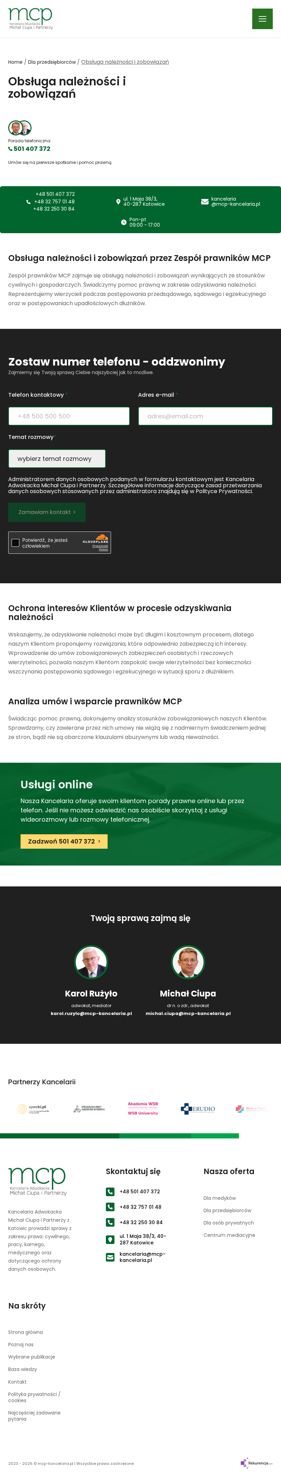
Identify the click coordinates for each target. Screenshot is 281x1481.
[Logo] (30, 18)
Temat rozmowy (32, 437)
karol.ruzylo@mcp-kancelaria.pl (91, 1013)
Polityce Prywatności (224, 491)
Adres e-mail (158, 395)
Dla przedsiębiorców (52, 62)
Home (15, 62)
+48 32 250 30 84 (54, 209)
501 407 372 (31, 148)
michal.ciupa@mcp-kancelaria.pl (188, 1013)
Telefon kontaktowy (38, 395)
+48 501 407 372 (55, 194)
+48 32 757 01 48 (54, 201)
